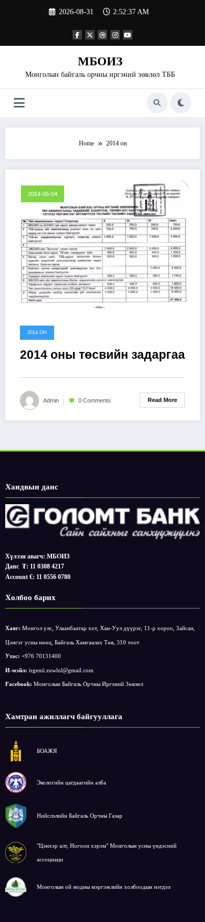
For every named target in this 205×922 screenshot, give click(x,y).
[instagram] (115, 35)
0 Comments (94, 400)
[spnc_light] (180, 102)
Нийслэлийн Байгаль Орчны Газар (79, 815)
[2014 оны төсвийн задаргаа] (102, 244)
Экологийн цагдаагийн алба (71, 782)
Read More (162, 400)
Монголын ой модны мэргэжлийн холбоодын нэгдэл (103, 887)
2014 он (37, 332)
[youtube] (127, 35)
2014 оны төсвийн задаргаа (102, 354)
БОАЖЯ (47, 751)
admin (51, 400)
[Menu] (19, 103)
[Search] (157, 103)
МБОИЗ (100, 61)
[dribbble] (102, 35)
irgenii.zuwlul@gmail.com (61, 670)
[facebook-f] (77, 35)
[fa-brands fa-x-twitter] (90, 35)
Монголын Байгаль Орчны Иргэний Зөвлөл (88, 684)
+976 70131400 (41, 656)
